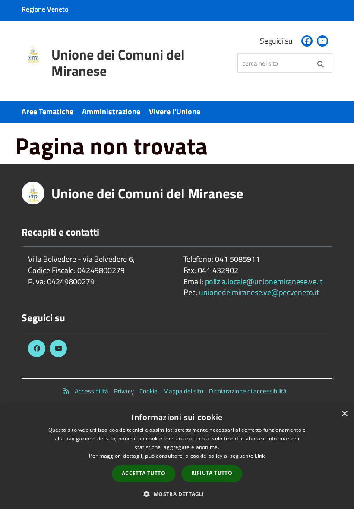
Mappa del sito (183, 391)
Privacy (124, 391)
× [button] (344, 414)
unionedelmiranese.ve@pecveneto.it (259, 292)
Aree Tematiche (47, 111)
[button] (177, 494)
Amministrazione (111, 111)
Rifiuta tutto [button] (211, 473)
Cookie (148, 391)
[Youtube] (322, 41)
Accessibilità (91, 391)
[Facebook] (307, 41)
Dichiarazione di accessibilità (248, 391)
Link (260, 455)
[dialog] (177, 457)
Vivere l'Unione (174, 111)
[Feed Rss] (66, 391)
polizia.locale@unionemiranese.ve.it (263, 281)
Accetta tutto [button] (143, 473)
